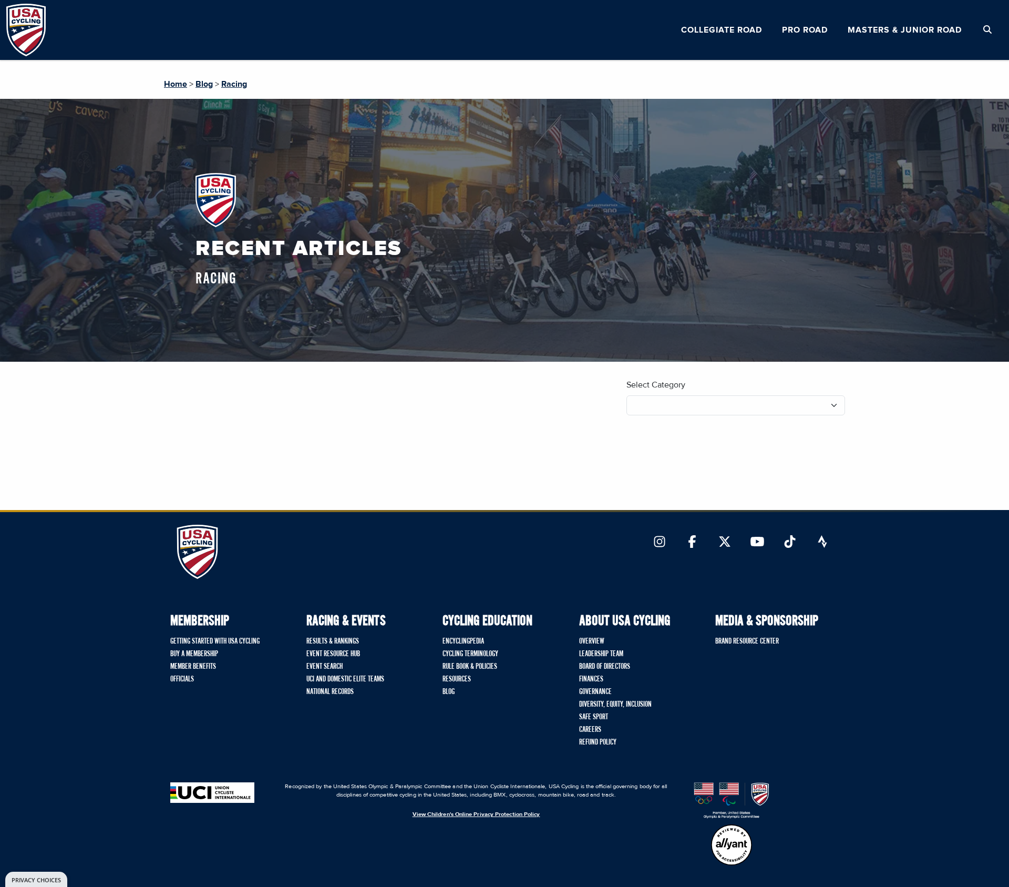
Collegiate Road (721, 30)
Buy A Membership (194, 654)
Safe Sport (593, 717)
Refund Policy (597, 742)
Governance (595, 692)
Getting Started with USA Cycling (215, 641)
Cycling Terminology (470, 654)
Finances (591, 679)
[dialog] (36, 879)
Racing (234, 84)
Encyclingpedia (463, 641)
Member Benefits (193, 666)
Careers (590, 729)
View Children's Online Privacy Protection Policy (476, 814)
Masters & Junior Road (905, 30)
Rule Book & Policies (469, 666)
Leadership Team (601, 654)
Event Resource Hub (333, 654)
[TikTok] (790, 542)
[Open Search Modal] (987, 29)
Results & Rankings (332, 641)
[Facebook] (692, 542)
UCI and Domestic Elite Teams (345, 679)
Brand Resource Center (747, 641)
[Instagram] (659, 542)
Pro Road (805, 30)
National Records (330, 692)
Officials (182, 679)
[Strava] (822, 542)
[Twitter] (725, 542)
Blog (204, 84)
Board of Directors (604, 666)
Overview (591, 641)
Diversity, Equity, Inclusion (615, 704)
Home (175, 84)
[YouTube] (757, 542)
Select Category (655, 385)
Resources (456, 679)
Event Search (324, 666)
